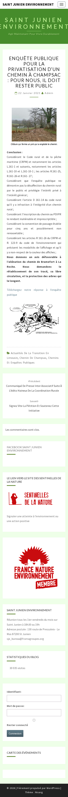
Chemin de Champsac (33, 358)
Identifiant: (14, 691)
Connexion (15, 733)
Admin (49, 92)
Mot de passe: (15, 706)
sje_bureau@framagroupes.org (25, 638)
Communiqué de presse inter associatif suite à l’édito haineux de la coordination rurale (34, 386)
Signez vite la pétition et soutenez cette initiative (34, 406)
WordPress (53, 788)
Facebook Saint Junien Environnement (24, 448)
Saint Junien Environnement (28, 4)
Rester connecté (17, 725)
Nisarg (39, 792)
